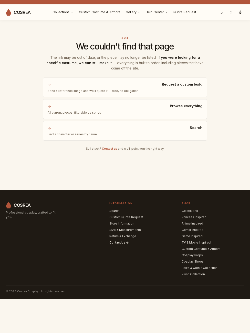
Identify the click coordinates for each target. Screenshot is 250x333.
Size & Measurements (125, 230)
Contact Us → (119, 242)
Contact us (109, 148)
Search (114, 211)
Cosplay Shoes (193, 261)
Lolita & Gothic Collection (200, 268)
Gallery (131, 12)
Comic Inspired (192, 230)
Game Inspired (192, 236)
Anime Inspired (192, 223)
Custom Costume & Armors (99, 12)
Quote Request (184, 12)
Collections (61, 12)
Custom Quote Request (126, 217)
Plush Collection (193, 274)
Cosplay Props (192, 255)
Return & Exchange (122, 236)
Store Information (121, 223)
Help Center (155, 12)
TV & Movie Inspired (196, 242)
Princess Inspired (194, 217)
